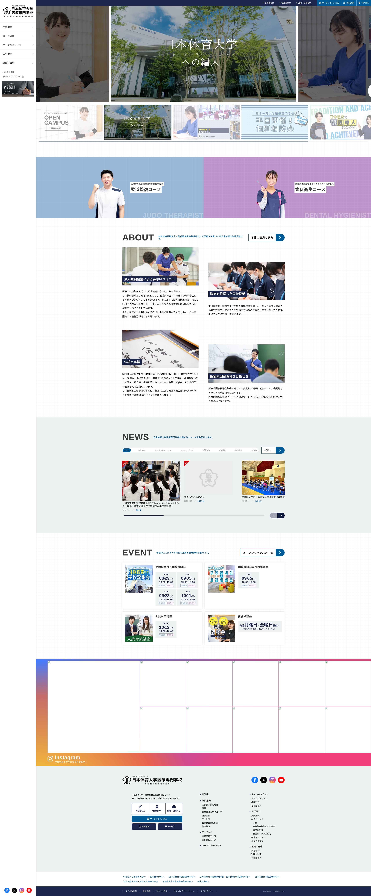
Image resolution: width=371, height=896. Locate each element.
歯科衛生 (238, 450)
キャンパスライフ (259, 798)
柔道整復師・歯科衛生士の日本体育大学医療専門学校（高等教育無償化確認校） (18, 11)
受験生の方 (269, 2)
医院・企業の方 (304, 2)
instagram (21, 890)
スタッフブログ (186, 450)
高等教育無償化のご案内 (264, 826)
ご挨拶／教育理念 (210, 804)
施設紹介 (206, 826)
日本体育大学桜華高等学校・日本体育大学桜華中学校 (224, 876)
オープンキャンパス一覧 (258, 552)
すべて (126, 450)
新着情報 (146, 891)
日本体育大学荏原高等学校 (181, 876)
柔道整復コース (209, 836)
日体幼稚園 (202, 881)
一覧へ (267, 450)
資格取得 (255, 850)
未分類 (254, 450)
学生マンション (258, 837)
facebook (7, 890)
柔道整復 (222, 450)
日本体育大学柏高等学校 (266, 876)
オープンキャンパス (162, 450)
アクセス (206, 819)
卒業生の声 (256, 858)
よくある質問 (8, 72)
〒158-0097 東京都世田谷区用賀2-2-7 (150, 794)
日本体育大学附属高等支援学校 (176, 881)
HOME (205, 794)
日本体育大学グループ (212, 812)
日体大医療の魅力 (262, 237)
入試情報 (206, 450)
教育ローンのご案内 (262, 833)
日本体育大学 (156, 876)
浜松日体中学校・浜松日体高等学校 (139, 881)
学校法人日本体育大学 (133, 876)
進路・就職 (256, 854)
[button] (281, 515)
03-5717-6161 (144, 798)
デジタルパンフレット (12, 76)
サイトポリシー (206, 891)
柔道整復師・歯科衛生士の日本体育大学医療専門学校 (152, 779)
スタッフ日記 (161, 891)
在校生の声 (256, 805)
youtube (29, 890)
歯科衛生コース (209, 839)
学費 (255, 823)
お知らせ (142, 450)
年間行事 (255, 802)
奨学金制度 (258, 830)
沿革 (204, 808)
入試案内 (255, 815)
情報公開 (206, 815)
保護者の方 (286, 2)
